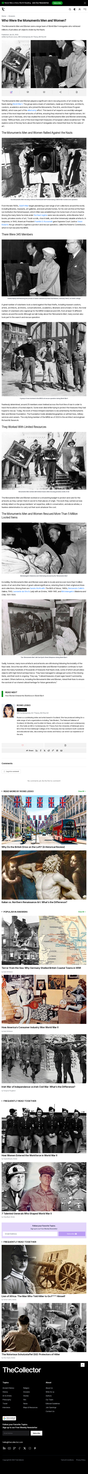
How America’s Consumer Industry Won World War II (30, 1027)
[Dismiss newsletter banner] (84, 3)
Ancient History (8, 1388)
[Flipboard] (57, 750)
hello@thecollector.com (13, 1442)
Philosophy (7, 1400)
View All (81, 791)
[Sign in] (79, 9)
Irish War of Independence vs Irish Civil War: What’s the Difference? (38, 1086)
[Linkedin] (37, 751)
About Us (49, 1388)
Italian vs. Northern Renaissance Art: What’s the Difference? (34, 902)
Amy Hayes (7, 1358)
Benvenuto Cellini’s (76, 588)
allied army (31, 110)
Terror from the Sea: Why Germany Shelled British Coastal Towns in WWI (41, 967)
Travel (5, 1403)
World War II (18, 104)
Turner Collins (7, 1299)
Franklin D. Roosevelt (43, 221)
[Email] (61, 750)
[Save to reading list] (44, 92)
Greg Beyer (6, 1217)
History (5, 1392)
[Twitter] (44, 750)
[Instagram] (30, 1448)
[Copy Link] (53, 750)
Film (24, 1400)
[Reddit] (49, 750)
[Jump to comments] (28, 92)
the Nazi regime (40, 215)
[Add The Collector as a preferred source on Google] (9, 1418)
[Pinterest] (35, 1448)
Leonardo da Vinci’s (21, 591)
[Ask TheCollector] (11, 92)
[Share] (60, 92)
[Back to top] (83, 1365)
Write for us (50, 1392)
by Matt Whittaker (7, 972)
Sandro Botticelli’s (38, 588)
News (25, 1403)
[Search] (70, 9)
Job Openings (51, 1407)
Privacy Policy (80, 1460)
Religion (26, 1388)
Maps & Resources (30, 1407)
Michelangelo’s (68, 591)
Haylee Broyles (8, 1159)
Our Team (49, 1400)
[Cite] (76, 92)
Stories (15, 1159)
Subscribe (57, 3)
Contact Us (50, 1411)
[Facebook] (41, 751)
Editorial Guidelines (53, 1403)
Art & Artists (7, 1396)
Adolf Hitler (23, 206)
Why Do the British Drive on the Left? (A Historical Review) (33, 847)
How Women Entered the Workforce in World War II (24, 696)
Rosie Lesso (13, 37)
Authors (49, 1396)
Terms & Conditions (67, 1460)
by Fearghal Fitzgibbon (9, 1091)
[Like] (23, 745)
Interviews (6, 1407)
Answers (11, 16)
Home (4, 16)
